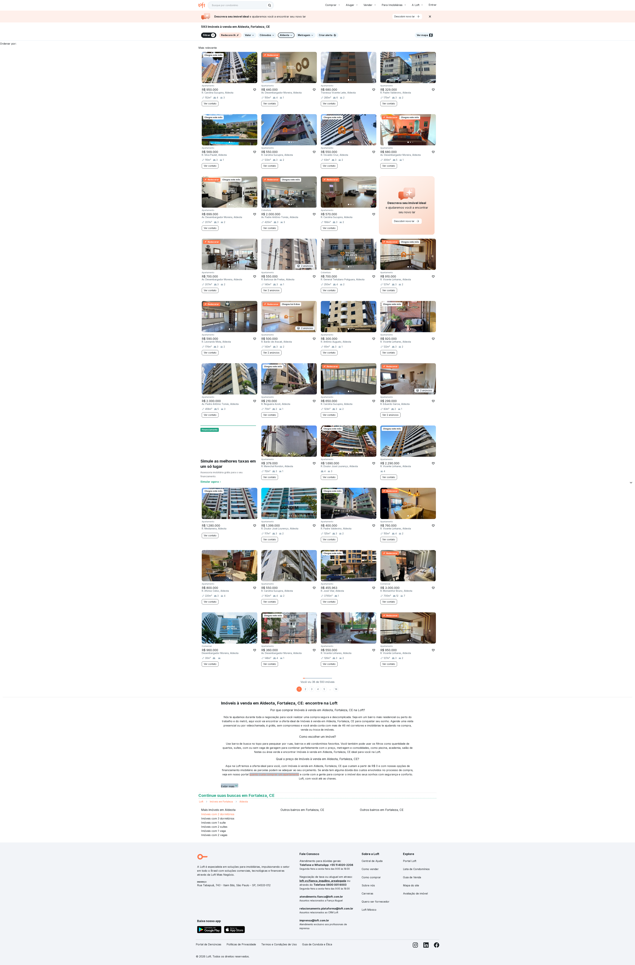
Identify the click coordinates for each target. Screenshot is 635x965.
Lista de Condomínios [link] (416, 869)
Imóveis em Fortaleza (221, 801)
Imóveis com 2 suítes (214, 826)
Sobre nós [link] (368, 885)
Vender (367, 5)
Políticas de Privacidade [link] (241, 944)
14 (336, 689)
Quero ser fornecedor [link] (375, 901)
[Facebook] (436, 945)
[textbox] (241, 5)
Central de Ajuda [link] (372, 861)
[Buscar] (269, 5)
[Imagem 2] (231, 79)
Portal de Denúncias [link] (208, 944)
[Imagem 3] (293, 142)
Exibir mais (227, 786)
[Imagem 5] (238, 142)
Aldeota (243, 801)
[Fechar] (430, 16)
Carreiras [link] (367, 893)
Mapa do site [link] (411, 885)
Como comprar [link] (371, 877)
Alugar (350, 5)
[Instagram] (415, 945)
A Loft (415, 5)
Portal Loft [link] (409, 861)
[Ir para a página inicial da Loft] (203, 5)
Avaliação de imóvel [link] (415, 893)
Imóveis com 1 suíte (213, 822)
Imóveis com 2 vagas (214, 835)
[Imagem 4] (236, 142)
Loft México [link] (369, 909)
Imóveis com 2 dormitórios (217, 814)
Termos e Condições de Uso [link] (279, 944)
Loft (201, 801)
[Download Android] (209, 930)
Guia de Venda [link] (412, 877)
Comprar (331, 5)
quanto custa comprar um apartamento (274, 774)
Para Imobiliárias (392, 5)
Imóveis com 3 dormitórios (217, 818)
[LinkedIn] (426, 945)
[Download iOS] (234, 930)
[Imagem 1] (229, 80)
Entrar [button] (433, 4)
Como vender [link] (370, 869)
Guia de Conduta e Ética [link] (317, 944)
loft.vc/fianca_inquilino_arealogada (322, 880)
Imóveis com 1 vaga (213, 831)
